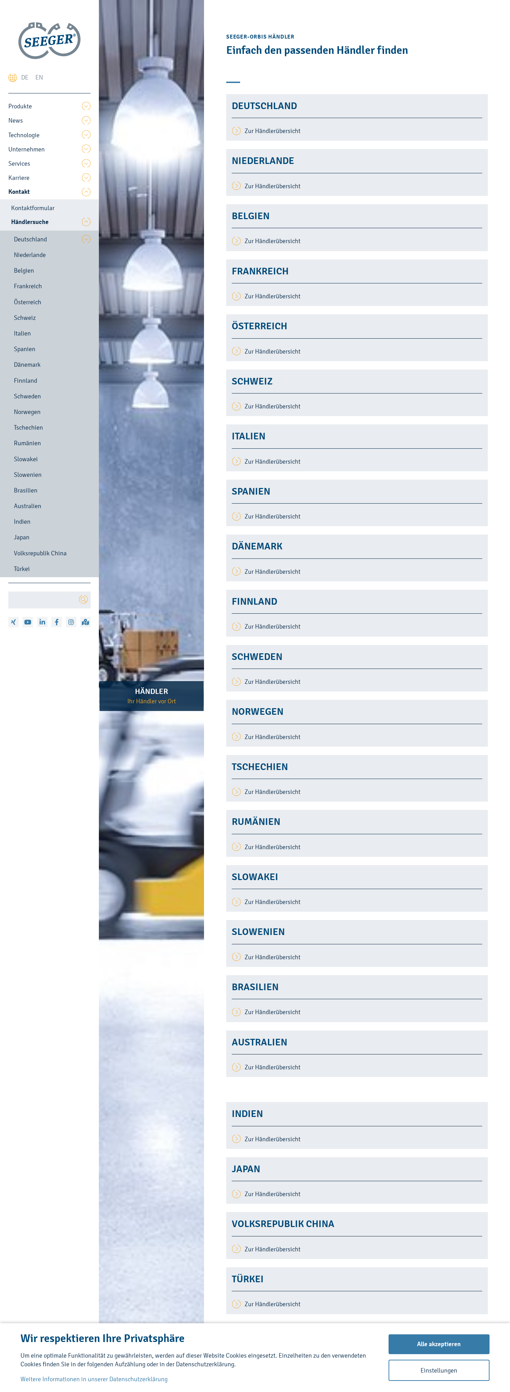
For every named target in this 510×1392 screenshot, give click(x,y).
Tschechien (28, 427)
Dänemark (27, 364)
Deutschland (30, 239)
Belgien (24, 270)
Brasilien (25, 490)
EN (39, 77)
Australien (27, 505)
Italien (22, 333)
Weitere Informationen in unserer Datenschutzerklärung (94, 1379)
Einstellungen (438, 1370)
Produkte (20, 106)
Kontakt (19, 192)
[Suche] (83, 600)
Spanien (24, 349)
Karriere (18, 177)
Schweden (27, 396)
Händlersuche (30, 222)
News (15, 120)
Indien (22, 521)
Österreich (27, 302)
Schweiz (25, 317)
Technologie (24, 135)
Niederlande (30, 254)
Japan (21, 537)
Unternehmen (26, 149)
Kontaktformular (32, 208)
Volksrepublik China (40, 553)
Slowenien (28, 474)
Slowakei (26, 459)
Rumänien (27, 443)
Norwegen (27, 411)
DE (24, 77)
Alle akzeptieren (439, 1344)
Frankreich (28, 286)
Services (19, 163)
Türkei (22, 568)
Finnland (25, 380)
